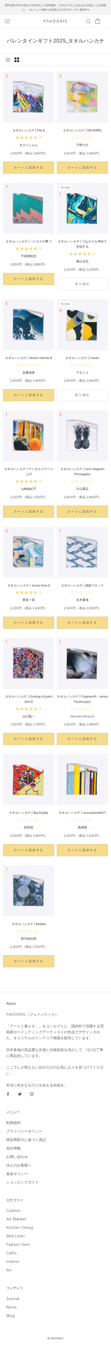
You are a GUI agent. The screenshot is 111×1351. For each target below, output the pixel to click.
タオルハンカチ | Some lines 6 (28, 585)
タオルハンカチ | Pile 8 (29, 130)
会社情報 (13, 1148)
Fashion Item (18, 1244)
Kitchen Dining (19, 1227)
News (11, 1307)
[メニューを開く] (7, 21)
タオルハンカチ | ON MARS (82, 130)
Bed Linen (15, 1236)
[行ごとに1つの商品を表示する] (8, 59)
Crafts (11, 1253)
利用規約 (13, 1122)
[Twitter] (20, 1094)
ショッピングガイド (22, 1182)
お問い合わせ (17, 1156)
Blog (10, 1315)
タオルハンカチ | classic (82, 358)
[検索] (88, 21)
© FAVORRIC (55, 1338)
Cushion (13, 1210)
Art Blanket (16, 1219)
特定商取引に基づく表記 (26, 1139)
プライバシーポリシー (24, 1131)
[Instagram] (32, 1094)
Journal (12, 1298)
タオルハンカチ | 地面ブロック (82, 585)
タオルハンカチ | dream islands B (28, 358)
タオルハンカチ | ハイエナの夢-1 (29, 241)
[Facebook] (8, 1094)
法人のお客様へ (18, 1165)
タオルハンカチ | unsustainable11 (82, 813)
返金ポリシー (17, 1173)
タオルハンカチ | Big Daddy (28, 813)
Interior (12, 1261)
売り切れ (82, 284)
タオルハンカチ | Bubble (29, 924)
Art (9, 1270)
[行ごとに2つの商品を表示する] (16, 59)
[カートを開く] (98, 21)
